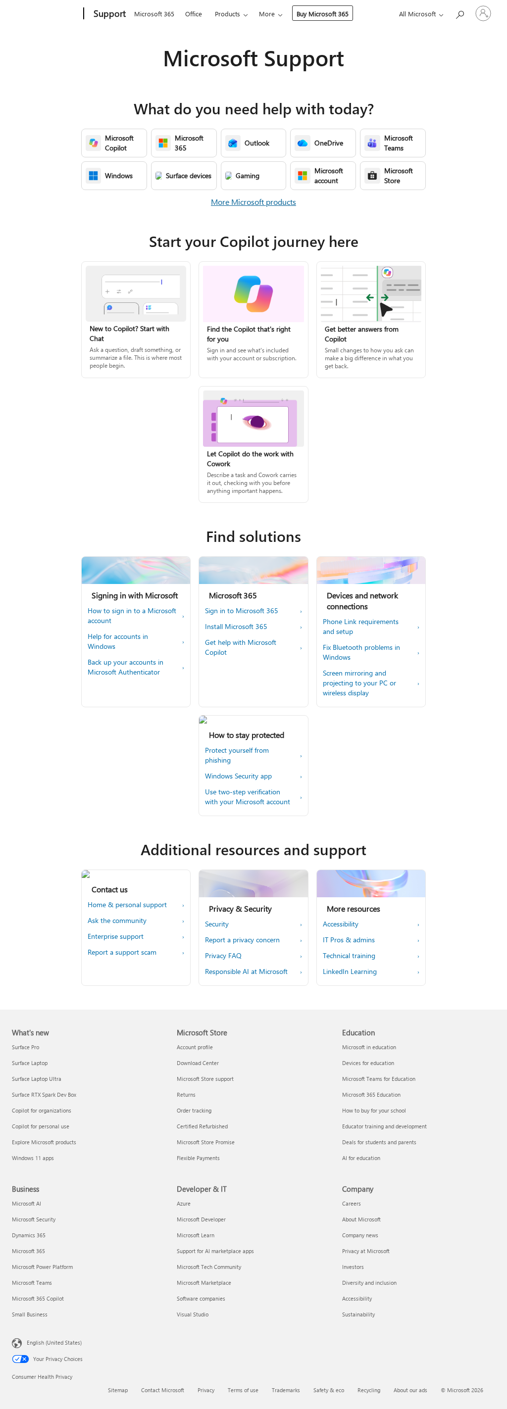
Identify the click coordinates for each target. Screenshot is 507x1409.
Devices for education (368, 1063)
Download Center (198, 1063)
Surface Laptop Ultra (36, 1078)
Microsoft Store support (205, 1078)
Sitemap (118, 1390)
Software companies (201, 1298)
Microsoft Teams (32, 1282)
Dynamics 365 (29, 1235)
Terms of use (243, 1390)
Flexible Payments (198, 1158)
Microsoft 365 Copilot (38, 1298)
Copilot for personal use (40, 1126)
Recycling (368, 1390)
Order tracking (194, 1110)
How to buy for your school (374, 1110)
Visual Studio (192, 1314)
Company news (360, 1235)
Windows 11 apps (33, 1158)
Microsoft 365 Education (371, 1094)
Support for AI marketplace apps (215, 1251)
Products (227, 13)
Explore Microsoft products (44, 1142)
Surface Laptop (30, 1063)
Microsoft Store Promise (206, 1142)
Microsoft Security (33, 1219)
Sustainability (358, 1314)
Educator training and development (384, 1126)
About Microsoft (361, 1219)
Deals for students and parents (379, 1142)
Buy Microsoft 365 (323, 13)
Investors (353, 1266)
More (267, 13)
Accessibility (357, 1298)
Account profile (195, 1047)
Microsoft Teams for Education (378, 1078)
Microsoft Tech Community (209, 1266)
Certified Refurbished (202, 1126)
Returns (186, 1094)
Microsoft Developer (201, 1219)
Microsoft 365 (154, 13)
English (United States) (54, 1342)
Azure (184, 1203)
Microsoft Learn (195, 1235)
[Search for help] (459, 12)
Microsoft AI (26, 1203)
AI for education (361, 1158)
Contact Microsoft (162, 1390)
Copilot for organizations (41, 1110)
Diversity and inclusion (369, 1282)
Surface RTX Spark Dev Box (44, 1094)
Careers (351, 1203)
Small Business (30, 1314)
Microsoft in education (369, 1047)
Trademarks (286, 1390)
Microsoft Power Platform (42, 1266)
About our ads (410, 1390)
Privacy (206, 1390)
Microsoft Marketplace (204, 1282)
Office (193, 13)
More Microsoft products (253, 201)
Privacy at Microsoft (366, 1251)
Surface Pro (25, 1047)
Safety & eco (328, 1390)
